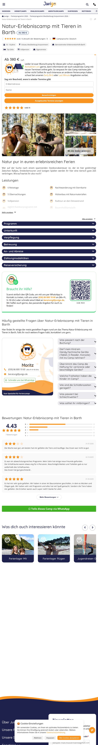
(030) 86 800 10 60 (47, 297)
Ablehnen (37, 738)
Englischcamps (37, 11)
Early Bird (48, 75)
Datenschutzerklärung (56, 732)
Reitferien (86, 11)
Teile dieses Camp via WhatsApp (50, 508)
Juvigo (6, 16)
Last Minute (64, 75)
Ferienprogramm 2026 (19, 16)
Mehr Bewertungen (48, 497)
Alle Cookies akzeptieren (69, 738)
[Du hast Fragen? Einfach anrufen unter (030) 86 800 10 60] (95, 4)
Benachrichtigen (49, 95)
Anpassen (50, 738)
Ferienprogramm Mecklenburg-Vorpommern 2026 (49, 16)
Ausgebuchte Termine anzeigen (49, 101)
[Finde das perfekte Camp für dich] (92, 730)
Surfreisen (73, 11)
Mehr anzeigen (7, 212)
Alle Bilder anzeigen (80, 151)
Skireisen (6, 11)
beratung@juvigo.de (54, 300)
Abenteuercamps (56, 11)
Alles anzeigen (87, 219)
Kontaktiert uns (32, 66)
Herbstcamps (20, 11)
